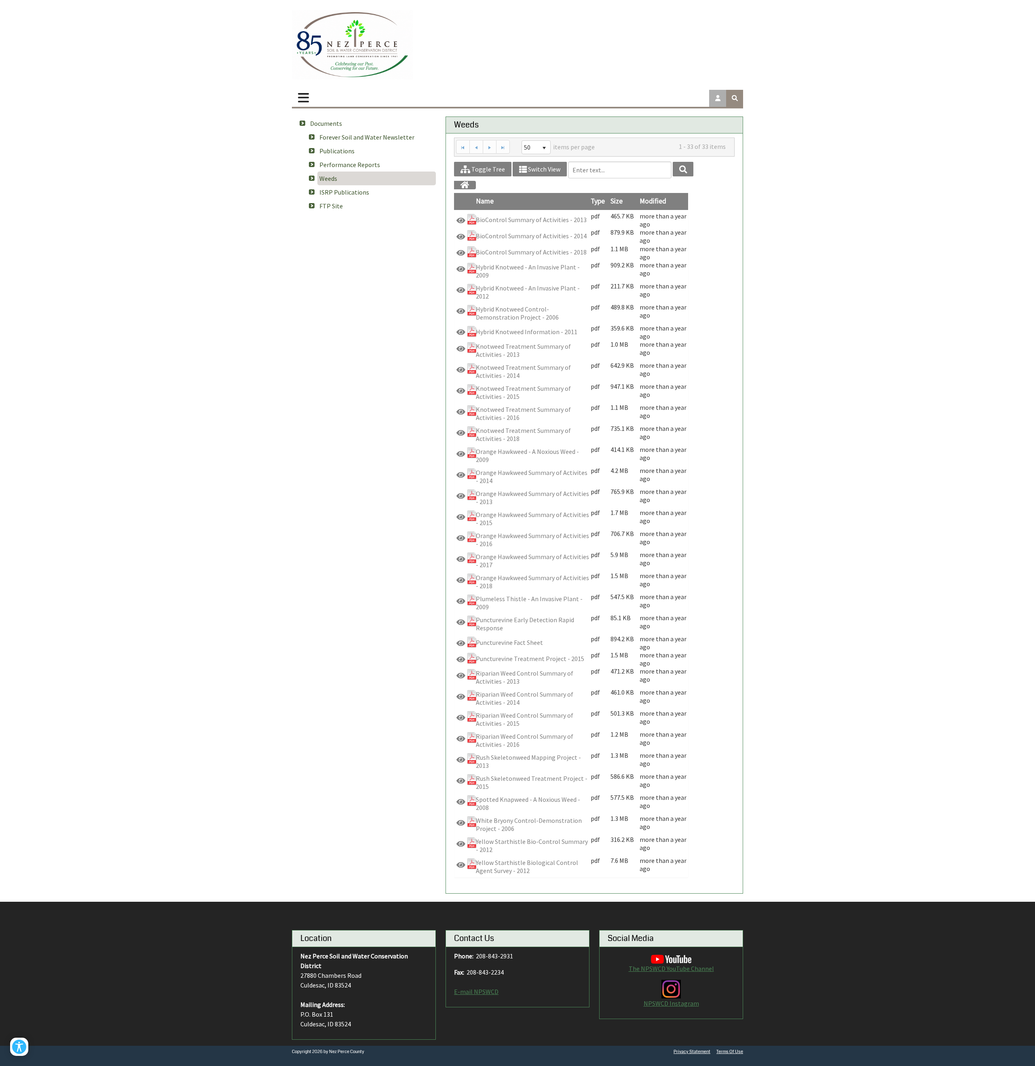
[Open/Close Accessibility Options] (19, 1047)
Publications (337, 151)
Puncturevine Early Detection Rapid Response (525, 624)
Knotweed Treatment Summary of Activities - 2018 (523, 434)
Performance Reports (349, 165)
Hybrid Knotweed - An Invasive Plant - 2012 (528, 292)
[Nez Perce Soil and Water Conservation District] (352, 44)
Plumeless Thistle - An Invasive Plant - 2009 (529, 603)
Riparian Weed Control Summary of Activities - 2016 (524, 740)
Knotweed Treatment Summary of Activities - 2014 (523, 371)
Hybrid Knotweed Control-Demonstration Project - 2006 (517, 313)
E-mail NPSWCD (476, 992)
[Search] (683, 169)
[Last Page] (503, 147)
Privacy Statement (692, 1052)
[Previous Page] (476, 147)
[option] (571, 220)
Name (485, 201)
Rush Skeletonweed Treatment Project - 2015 (531, 782)
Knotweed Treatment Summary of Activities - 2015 (523, 392)
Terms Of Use (729, 1052)
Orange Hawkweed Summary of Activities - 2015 (532, 519)
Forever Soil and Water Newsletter (366, 137)
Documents (326, 123)
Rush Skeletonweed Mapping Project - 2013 (528, 761)
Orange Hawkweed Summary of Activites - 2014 (531, 476)
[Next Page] (489, 147)
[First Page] (462, 147)
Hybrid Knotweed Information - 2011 (526, 332)
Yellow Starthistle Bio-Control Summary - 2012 (532, 845)
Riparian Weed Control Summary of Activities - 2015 (524, 719)
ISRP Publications (344, 192)
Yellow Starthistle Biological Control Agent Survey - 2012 (527, 866)
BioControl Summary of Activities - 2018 (531, 252)
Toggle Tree (487, 169)
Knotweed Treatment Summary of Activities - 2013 (523, 350)
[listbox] (536, 147)
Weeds (328, 178)
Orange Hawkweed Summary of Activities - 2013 (532, 498)
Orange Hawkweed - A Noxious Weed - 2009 (527, 455)
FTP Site (331, 206)
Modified (653, 201)
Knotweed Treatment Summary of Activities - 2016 (523, 413)
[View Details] (460, 220)
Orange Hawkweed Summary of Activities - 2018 (532, 582)
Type (598, 201)
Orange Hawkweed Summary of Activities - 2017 (532, 561)
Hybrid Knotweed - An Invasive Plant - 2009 (528, 271)
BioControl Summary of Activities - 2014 (531, 236)
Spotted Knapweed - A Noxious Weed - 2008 (528, 803)
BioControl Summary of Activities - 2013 (531, 220)
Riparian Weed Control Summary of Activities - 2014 (524, 698)
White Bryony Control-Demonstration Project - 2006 (529, 824)
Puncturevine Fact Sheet (509, 642)
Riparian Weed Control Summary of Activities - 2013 (524, 677)
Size (616, 201)
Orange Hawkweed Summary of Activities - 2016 (532, 540)
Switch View (543, 169)
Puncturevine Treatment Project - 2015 (530, 659)
